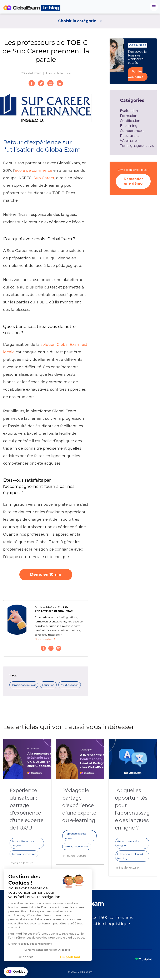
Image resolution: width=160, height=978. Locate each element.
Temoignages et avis (24, 684)
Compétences (131, 131)
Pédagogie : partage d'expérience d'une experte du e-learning (79, 805)
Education (48, 684)
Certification (130, 121)
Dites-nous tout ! (45, 639)
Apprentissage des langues (23, 843)
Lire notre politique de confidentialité (30, 943)
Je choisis (26, 957)
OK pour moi (70, 957)
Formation (128, 116)
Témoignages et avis (137, 146)
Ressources (129, 136)
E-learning (129, 126)
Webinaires (129, 141)
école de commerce (33, 170)
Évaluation (129, 111)
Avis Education (70, 684)
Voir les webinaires (135, 74)
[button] (16, 971)
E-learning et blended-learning (130, 856)
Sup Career (44, 178)
